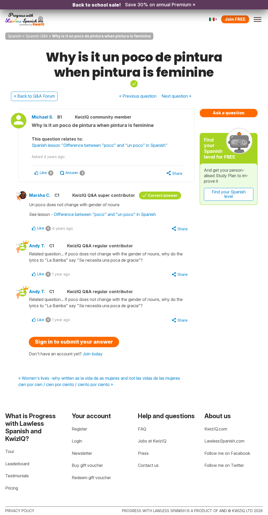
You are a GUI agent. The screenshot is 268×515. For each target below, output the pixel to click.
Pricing (11, 488)
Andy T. (37, 245)
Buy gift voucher (87, 465)
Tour (9, 451)
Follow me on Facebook (227, 453)
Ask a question (228, 112)
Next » (176, 96)
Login (77, 441)
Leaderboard (17, 463)
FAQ (142, 429)
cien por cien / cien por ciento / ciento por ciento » (65, 384)
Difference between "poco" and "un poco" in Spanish (105, 214)
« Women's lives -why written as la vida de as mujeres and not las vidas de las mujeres (99, 378)
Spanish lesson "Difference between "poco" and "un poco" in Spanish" (100, 145)
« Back (34, 96)
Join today (93, 353)
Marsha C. (40, 195)
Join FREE (235, 19)
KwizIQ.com (215, 429)
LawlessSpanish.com (224, 441)
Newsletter (82, 453)
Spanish (14, 36)
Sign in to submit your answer (74, 342)
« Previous (138, 96)
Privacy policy (19, 510)
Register (79, 429)
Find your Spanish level (229, 194)
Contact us (148, 465)
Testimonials (17, 475)
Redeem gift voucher (91, 477)
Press (143, 453)
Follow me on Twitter (224, 465)
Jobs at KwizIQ (152, 441)
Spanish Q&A (37, 36)
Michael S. (42, 117)
